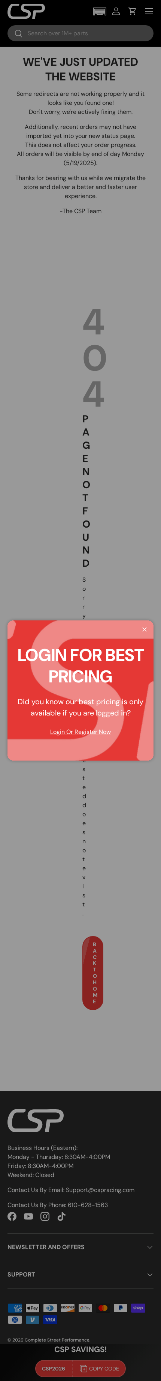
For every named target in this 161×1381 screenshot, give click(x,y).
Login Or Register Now (80, 732)
